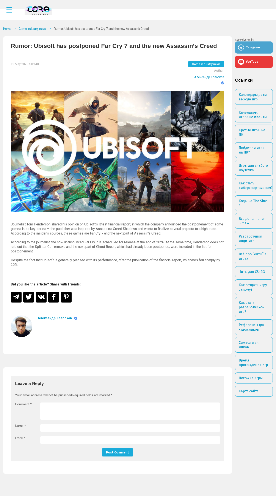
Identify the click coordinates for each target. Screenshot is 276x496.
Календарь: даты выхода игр (253, 97)
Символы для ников (249, 345)
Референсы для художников (252, 327)
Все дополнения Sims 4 (252, 221)
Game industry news (206, 64)
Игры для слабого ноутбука (253, 167)
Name (20, 426)
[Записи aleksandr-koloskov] (21, 326)
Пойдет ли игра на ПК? (251, 150)
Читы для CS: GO (252, 272)
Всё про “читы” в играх (253, 256)
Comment (23, 404)
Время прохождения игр (253, 362)
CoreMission (38, 10)
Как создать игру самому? (253, 287)
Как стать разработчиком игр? (252, 307)
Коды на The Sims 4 (253, 203)
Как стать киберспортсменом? (256, 185)
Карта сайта (249, 391)
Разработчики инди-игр (250, 238)
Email (20, 438)
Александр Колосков (209, 77)
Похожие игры (251, 378)
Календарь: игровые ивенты (253, 114)
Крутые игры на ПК (252, 132)
